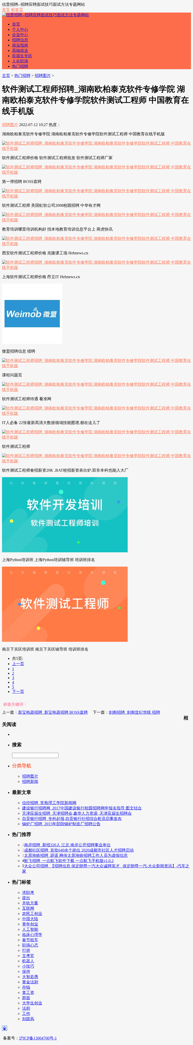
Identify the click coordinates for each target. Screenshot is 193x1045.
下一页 (18, 691)
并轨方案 (30, 903)
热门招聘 (20, 66)
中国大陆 (30, 919)
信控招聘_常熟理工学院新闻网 (49, 803)
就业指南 (20, 45)
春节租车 (30, 940)
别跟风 (28, 1019)
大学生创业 (32, 1003)
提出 (26, 898)
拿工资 (28, 992)
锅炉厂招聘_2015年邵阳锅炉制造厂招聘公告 (61, 824)
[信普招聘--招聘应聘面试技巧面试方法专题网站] (45, 15)
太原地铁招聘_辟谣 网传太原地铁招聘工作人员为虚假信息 (76, 855)
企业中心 (20, 35)
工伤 (26, 1013)
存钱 (26, 987)
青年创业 (30, 924)
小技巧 (28, 966)
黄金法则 (30, 982)
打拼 (26, 950)
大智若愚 (30, 977)
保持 (26, 971)
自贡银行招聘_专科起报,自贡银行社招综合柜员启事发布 (72, 818)
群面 (26, 998)
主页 (6, 75)
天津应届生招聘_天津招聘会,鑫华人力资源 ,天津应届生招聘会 (77, 813)
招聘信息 (20, 40)
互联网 (28, 908)
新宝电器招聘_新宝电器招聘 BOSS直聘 (53, 712)
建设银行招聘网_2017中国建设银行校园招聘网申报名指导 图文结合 (82, 808)
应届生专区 (22, 56)
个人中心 (20, 29)
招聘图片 (43, 75)
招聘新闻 (30, 781)
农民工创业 (32, 913)
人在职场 (20, 61)
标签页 (17, 10)
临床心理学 (32, 934)
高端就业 (20, 50)
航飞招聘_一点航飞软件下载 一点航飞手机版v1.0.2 (69, 861)
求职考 (28, 892)
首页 (6, 10)
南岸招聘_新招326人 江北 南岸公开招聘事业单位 (67, 845)
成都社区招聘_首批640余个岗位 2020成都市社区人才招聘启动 (79, 850)
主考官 (28, 956)
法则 (26, 1008)
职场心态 (30, 945)
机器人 (28, 961)
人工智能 (30, 929)
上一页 (18, 664)
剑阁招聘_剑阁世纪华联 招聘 (134, 712)
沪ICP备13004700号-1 (38, 1038)
